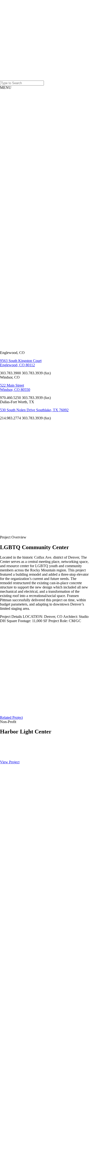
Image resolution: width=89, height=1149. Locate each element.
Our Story (13, 106)
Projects (15, 100)
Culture (24, 121)
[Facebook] (12, 275)
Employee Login (17, 982)
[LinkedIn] (12, 300)
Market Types (14, 144)
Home (14, 96)
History (24, 130)
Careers (15, 976)
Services (15, 138)
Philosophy (27, 134)
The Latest (14, 153)
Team (23, 125)
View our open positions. (11, 245)
